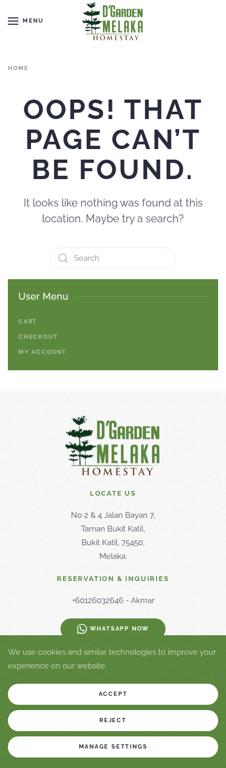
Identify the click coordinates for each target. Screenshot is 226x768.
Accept (113, 694)
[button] (26, 21)
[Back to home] (113, 21)
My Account (42, 352)
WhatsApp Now (120, 628)
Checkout (38, 336)
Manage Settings (113, 746)
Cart (27, 321)
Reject (113, 720)
